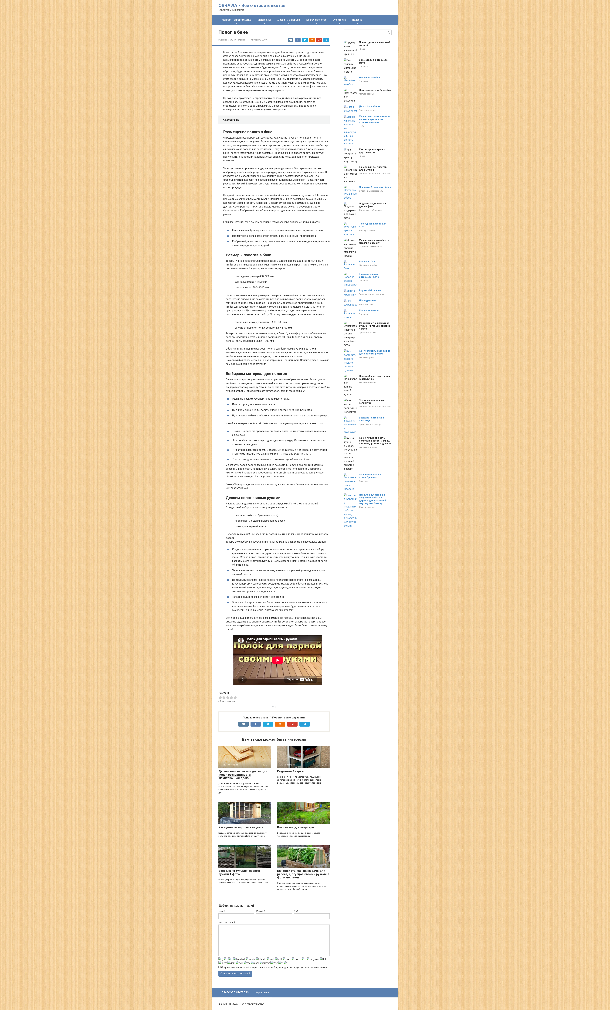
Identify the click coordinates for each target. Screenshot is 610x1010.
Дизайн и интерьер (288, 19)
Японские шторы (369, 310)
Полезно (357, 19)
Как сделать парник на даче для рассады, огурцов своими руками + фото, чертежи (303, 874)
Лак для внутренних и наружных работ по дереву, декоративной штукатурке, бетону (372, 499)
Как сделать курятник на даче (240, 827)
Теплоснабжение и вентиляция (375, 173)
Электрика (339, 19)
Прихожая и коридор (370, 424)
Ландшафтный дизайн (370, 210)
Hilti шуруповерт (368, 300)
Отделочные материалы (371, 191)
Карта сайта (262, 992)
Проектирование (367, 110)
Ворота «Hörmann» (370, 290)
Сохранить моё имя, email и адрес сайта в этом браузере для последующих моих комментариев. (274, 967)
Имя (221, 911)
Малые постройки (237, 39)
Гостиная (363, 66)
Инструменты (366, 304)
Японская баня (367, 261)
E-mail (260, 911)
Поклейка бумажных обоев (375, 187)
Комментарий (226, 922)
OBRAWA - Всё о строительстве (252, 5)
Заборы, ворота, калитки (371, 294)
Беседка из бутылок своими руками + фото (239, 872)
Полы (362, 126)
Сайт (296, 911)
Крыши (362, 49)
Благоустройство (316, 19)
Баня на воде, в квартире (295, 827)
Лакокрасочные (367, 230)
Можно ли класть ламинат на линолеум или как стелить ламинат (374, 119)
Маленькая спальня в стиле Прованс (371, 476)
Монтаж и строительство (236, 19)
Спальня (363, 481)
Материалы (264, 19)
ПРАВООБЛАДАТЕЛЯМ (235, 992)
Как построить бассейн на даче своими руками (374, 352)
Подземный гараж (290, 771)
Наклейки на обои (369, 77)
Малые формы (366, 93)
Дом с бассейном (369, 106)
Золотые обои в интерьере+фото (369, 275)
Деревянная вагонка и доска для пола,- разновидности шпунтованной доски (242, 774)
